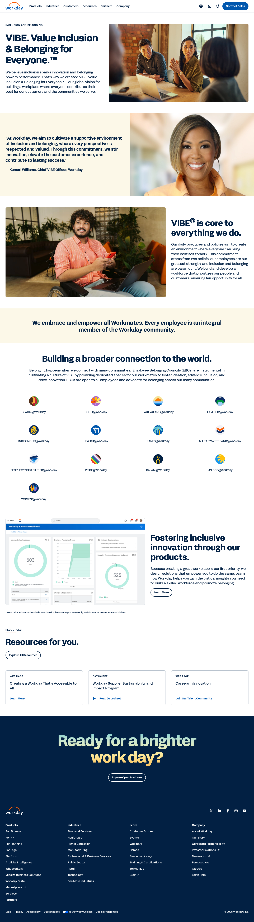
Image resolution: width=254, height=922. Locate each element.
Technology (75, 875)
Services (11, 894)
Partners (106, 6)
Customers (70, 6)
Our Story (198, 838)
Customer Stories (141, 831)
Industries (52, 6)
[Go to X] (211, 811)
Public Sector (76, 862)
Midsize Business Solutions (23, 875)
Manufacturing (77, 850)
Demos (134, 850)
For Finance (13, 831)
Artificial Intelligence (19, 862)
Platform (11, 856)
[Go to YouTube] (244, 811)
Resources (90, 6)
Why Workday (14, 869)
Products (35, 6)
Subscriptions (52, 912)
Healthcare (75, 838)
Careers (197, 869)
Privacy (19, 912)
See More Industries (81, 881)
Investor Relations (204, 850)
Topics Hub (137, 869)
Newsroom (199, 856)
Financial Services (80, 831)
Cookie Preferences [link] (107, 912)
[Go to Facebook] (228, 811)
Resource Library (141, 856)
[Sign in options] (209, 6)
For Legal (11, 850)
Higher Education (79, 844)
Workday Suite (15, 881)
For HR (10, 838)
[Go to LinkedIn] (219, 811)
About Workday (202, 831)
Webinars (136, 844)
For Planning (14, 844)
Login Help (199, 875)
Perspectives (200, 862)
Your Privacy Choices (80, 912)
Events (134, 838)
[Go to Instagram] (236, 811)
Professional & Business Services (89, 856)
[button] (44, 699)
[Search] (217, 6)
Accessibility (33, 912)
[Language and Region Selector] (201, 6)
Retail (71, 869)
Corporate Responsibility (208, 844)
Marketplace (14, 887)
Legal (8, 912)
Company (123, 6)
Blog (133, 875)
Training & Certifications (146, 862)
